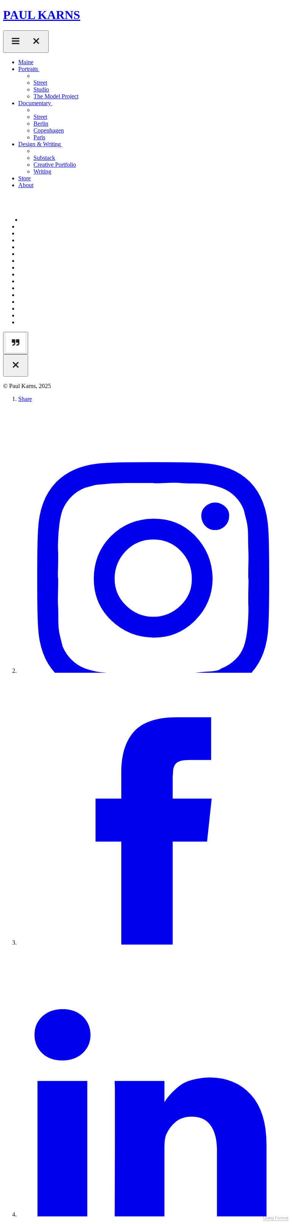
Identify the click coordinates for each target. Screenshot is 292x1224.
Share (25, 399)
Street (40, 82)
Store (24, 178)
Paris (39, 137)
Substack (44, 158)
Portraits (29, 69)
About (25, 185)
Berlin (40, 123)
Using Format (275, 1218)
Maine (25, 62)
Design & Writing (40, 144)
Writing (42, 171)
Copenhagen (48, 130)
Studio (41, 89)
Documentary (35, 103)
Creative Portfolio (54, 164)
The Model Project (55, 96)
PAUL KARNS (41, 15)
